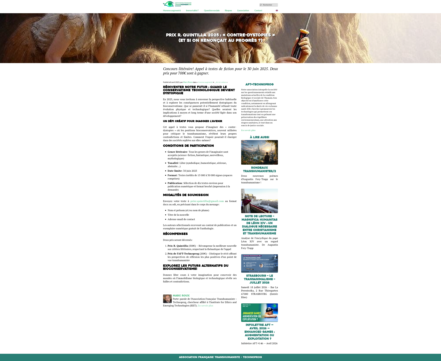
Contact (258, 10)
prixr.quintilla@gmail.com (207, 201)
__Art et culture (220, 82)
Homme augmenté (172, 10)
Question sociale (211, 10)
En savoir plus (205, 305)
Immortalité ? (192, 10)
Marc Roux (188, 82)
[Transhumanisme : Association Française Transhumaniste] (177, 4)
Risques (228, 10)
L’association (243, 10)
